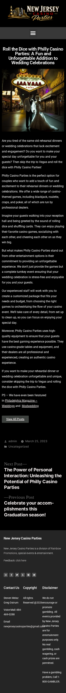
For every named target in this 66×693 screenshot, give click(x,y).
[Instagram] (6, 575)
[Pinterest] (28, 575)
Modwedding (30, 406)
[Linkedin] (34, 575)
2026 (39, 602)
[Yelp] (23, 575)
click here (21, 560)
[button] (33, 33)
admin (12, 441)
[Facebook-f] (11, 575)
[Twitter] (17, 575)
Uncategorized (18, 446)
